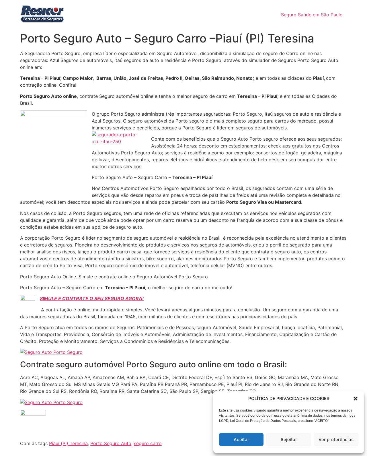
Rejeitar (289, 439)
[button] (355, 398)
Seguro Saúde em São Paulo (312, 15)
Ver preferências (336, 439)
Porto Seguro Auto (110, 443)
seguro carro (148, 443)
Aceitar (241, 439)
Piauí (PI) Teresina (68, 443)
